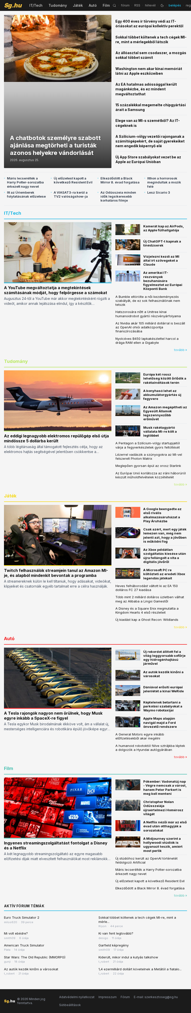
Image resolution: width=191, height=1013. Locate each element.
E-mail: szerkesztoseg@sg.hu (156, 997)
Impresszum (107, 997)
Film (106, 5)
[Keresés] (114, 5)
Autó (93, 5)
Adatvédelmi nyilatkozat (77, 997)
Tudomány (57, 5)
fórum (125, 5)
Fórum (125, 997)
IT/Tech (36, 5)
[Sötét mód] (162, 5)
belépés (175, 5)
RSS (137, 5)
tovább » (180, 350)
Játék (78, 5)
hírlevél (150, 5)
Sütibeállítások (70, 1005)
